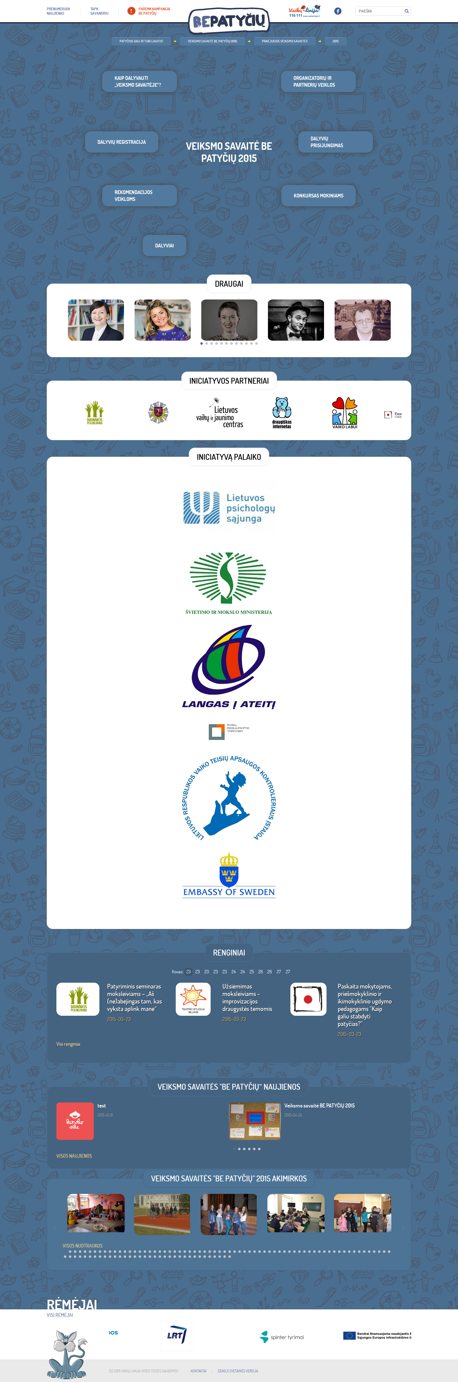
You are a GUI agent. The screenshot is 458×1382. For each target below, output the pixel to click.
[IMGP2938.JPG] (96, 1214)
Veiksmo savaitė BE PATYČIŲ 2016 (212, 41)
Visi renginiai (68, 1044)
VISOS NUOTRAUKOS (83, 1246)
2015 (336, 41)
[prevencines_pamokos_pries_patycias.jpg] (296, 1214)
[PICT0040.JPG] (229, 1214)
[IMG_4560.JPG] (362, 1214)
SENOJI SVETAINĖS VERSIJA (238, 1371)
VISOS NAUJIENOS (74, 1156)
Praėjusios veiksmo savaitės (285, 41)
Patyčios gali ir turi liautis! (141, 41)
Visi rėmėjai (60, 1315)
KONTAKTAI (199, 1371)
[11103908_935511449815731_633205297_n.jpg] (162, 1214)
